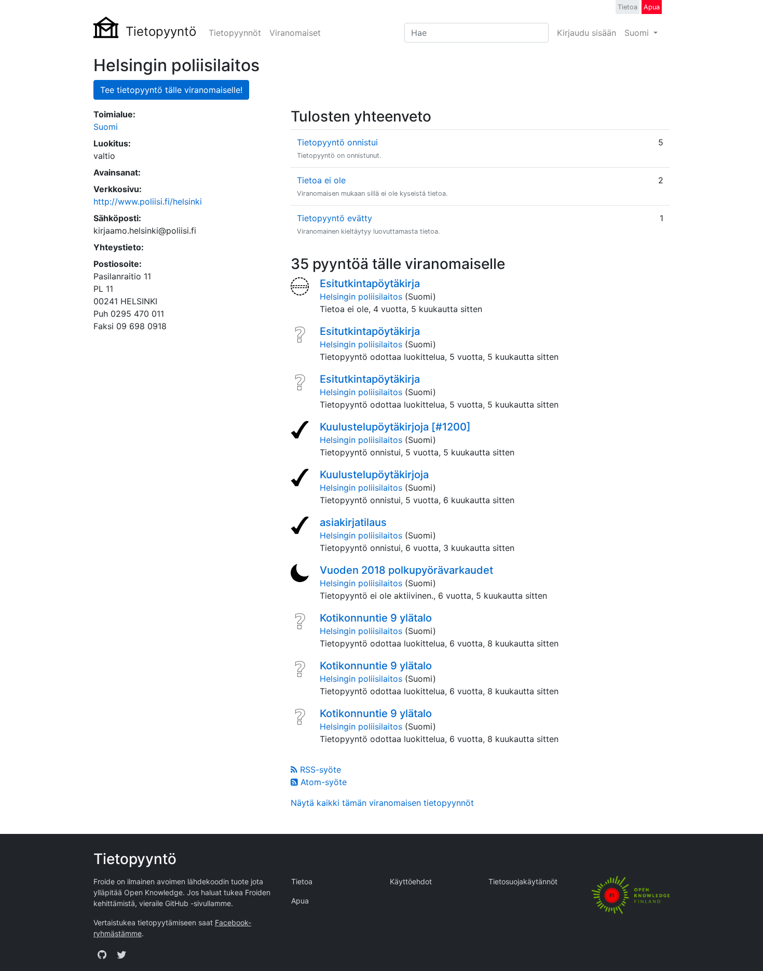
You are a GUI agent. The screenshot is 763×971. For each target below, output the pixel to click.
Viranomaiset (295, 33)
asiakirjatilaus (353, 522)
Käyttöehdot (411, 881)
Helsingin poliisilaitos (361, 296)
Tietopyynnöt (235, 33)
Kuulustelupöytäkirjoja (374, 474)
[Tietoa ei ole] (301, 287)
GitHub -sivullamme (198, 903)
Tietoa (627, 7)
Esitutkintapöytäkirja (370, 283)
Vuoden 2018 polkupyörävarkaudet (406, 570)
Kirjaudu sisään (586, 33)
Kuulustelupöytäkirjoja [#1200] (395, 427)
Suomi (637, 33)
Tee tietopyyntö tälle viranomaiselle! (171, 90)
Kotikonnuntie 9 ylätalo (376, 618)
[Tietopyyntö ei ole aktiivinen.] (301, 574)
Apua (652, 7)
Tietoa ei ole (321, 180)
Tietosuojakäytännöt (522, 881)
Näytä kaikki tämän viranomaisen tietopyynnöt (382, 803)
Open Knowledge (153, 892)
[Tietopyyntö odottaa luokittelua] (301, 335)
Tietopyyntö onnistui (337, 142)
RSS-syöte (319, 769)
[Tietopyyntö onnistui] (301, 431)
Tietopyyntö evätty (334, 218)
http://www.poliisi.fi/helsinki (147, 201)
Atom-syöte (322, 782)
